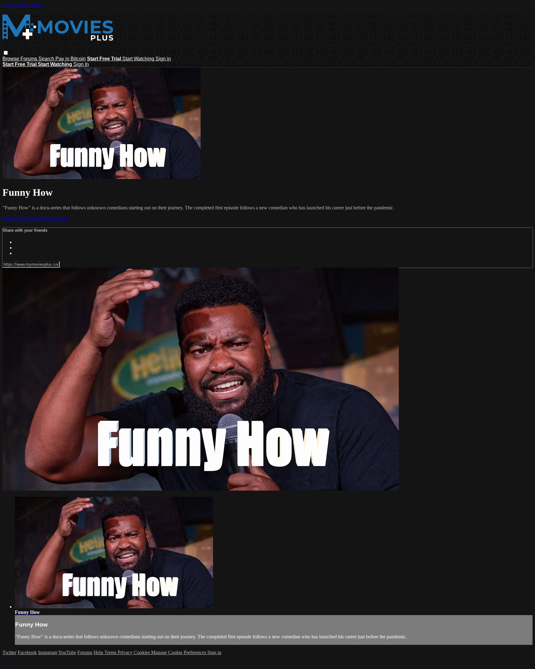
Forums (29, 58)
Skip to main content (22, 5)
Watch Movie (44, 218)
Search (46, 58)
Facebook (27, 652)
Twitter (9, 652)
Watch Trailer (16, 218)
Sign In (81, 64)
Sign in (163, 58)
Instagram (47, 652)
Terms (111, 652)
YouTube (67, 652)
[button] (6, 53)
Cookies (142, 652)
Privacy (126, 652)
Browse (11, 58)
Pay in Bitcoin (70, 58)
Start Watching (138, 58)
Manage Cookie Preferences (179, 652)
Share (63, 218)
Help (99, 652)
